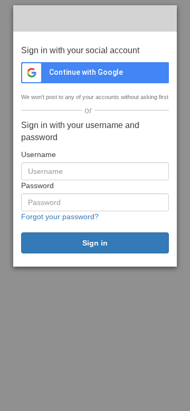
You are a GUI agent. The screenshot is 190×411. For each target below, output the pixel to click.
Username (38, 154)
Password (37, 185)
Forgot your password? (60, 216)
